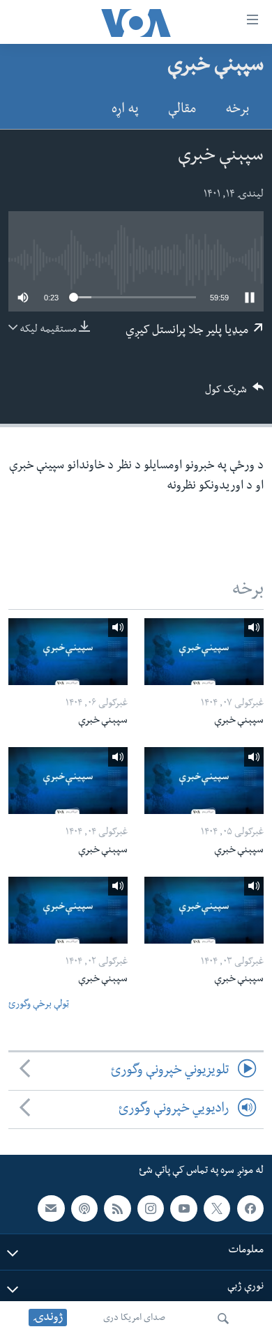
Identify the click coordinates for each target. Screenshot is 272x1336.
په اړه (125, 110)
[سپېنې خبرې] (204, 651)
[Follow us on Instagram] (150, 1208)
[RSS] (117, 1208)
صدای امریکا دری (134, 1318)
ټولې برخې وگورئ (38, 1005)
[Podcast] (84, 1208)
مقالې (182, 110)
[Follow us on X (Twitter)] (217, 1208)
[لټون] (223, 1318)
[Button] (234, 394)
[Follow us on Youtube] (183, 1208)
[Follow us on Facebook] (250, 1208)
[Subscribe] (51, 1208)
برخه (237, 110)
